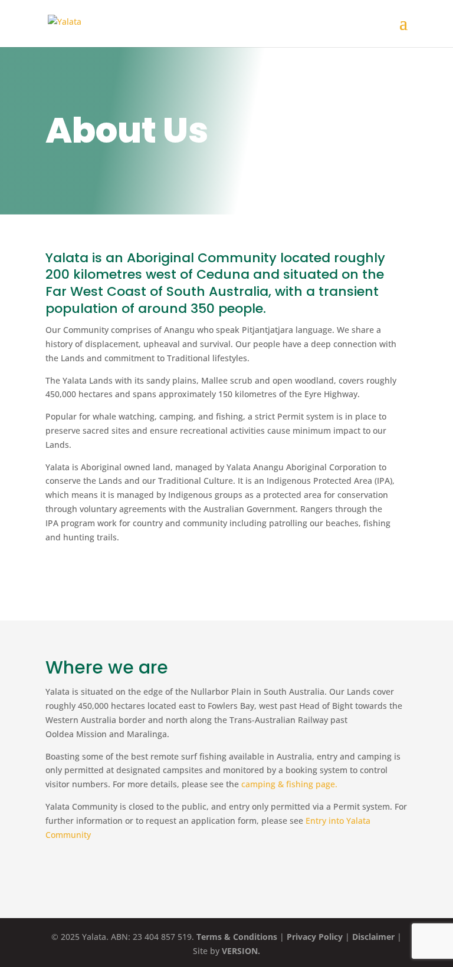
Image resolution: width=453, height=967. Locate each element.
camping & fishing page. (289, 784)
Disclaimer (373, 936)
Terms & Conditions (236, 936)
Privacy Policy (315, 936)
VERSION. (241, 950)
